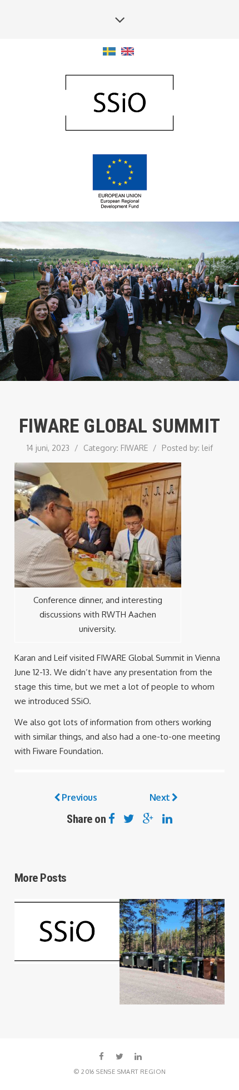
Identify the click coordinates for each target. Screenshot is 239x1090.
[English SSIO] (119, 103)
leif (207, 448)
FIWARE (134, 448)
